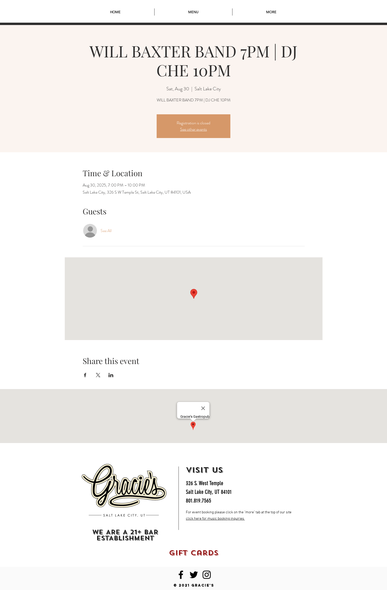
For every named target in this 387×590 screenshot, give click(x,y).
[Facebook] (180, 574)
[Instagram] (206, 574)
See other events (193, 129)
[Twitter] (193, 574)
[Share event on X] (98, 375)
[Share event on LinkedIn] (110, 375)
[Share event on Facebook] (85, 375)
